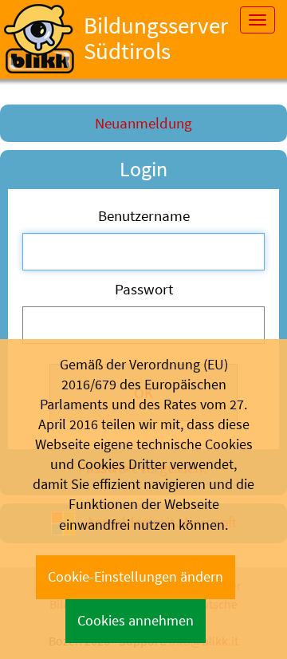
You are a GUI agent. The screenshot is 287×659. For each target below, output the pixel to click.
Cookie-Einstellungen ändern (135, 577)
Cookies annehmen (135, 620)
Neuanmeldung (143, 122)
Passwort (144, 288)
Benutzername (144, 215)
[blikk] (39, 38)
